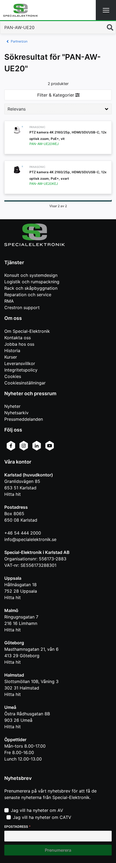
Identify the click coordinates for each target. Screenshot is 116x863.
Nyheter (12, 406)
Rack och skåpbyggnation (30, 288)
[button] (106, 10)
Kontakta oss (17, 337)
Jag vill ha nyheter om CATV (42, 817)
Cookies (12, 376)
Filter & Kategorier (55, 95)
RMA (9, 301)
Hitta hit (12, 494)
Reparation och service (27, 294)
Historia (12, 350)
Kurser (10, 357)
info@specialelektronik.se (30, 539)
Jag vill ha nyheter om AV (37, 810)
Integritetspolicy (20, 370)
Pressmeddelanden (23, 419)
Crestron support (22, 307)
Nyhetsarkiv (16, 412)
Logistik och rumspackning (31, 281)
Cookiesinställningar (25, 382)
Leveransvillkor (19, 363)
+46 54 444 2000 (22, 533)
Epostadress (17, 827)
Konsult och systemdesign (30, 275)
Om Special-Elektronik (27, 331)
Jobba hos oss (19, 344)
